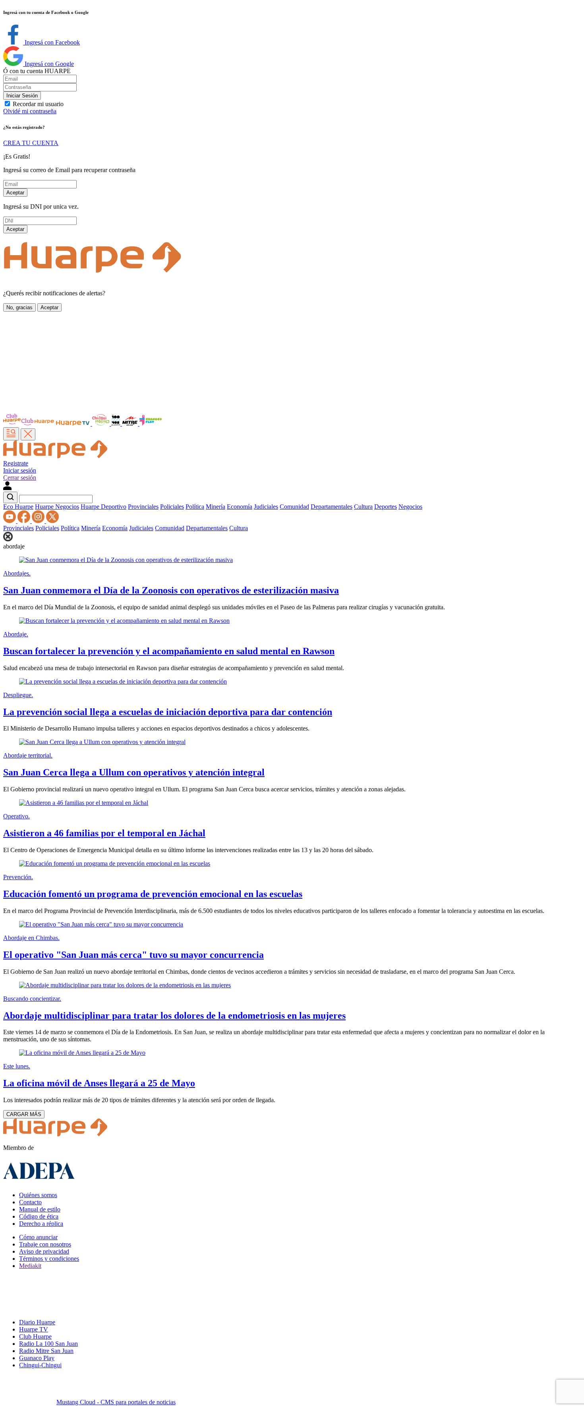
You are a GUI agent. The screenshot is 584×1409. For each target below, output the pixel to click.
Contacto (30, 1202)
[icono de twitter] (52, 520)
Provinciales (143, 506)
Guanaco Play (36, 1358)
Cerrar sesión (19, 477)
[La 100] (116, 423)
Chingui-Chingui (40, 1365)
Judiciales (266, 506)
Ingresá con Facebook (51, 42)
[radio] (130, 423)
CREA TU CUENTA (30, 143)
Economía (239, 506)
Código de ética (38, 1216)
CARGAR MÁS (23, 1114)
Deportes (385, 506)
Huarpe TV (33, 1329)
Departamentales (331, 506)
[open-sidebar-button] (11, 433)
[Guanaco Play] (150, 423)
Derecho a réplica (41, 1223)
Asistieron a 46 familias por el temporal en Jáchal (104, 833)
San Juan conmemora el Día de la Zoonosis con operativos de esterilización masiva (171, 590)
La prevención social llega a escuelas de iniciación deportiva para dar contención (167, 712)
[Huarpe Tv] (73, 423)
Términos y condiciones (49, 1258)
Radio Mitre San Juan (46, 1350)
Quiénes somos (38, 1195)
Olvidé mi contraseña (29, 111)
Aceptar (15, 193)
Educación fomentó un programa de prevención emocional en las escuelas (152, 894)
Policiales (172, 506)
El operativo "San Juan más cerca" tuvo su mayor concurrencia (133, 955)
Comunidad (294, 506)
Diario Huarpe (37, 1322)
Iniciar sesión (19, 470)
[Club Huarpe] (29, 423)
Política (195, 506)
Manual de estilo (39, 1209)
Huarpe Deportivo (103, 506)
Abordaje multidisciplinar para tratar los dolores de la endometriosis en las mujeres (174, 1015)
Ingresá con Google (48, 63)
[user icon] (7, 488)
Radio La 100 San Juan (48, 1343)
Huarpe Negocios (57, 506)
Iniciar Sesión (22, 96)
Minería (215, 506)
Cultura (363, 506)
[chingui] (101, 423)
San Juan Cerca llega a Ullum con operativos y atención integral (134, 772)
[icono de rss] (10, 520)
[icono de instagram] (39, 520)
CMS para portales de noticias (116, 1402)
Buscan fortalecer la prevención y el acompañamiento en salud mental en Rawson (169, 651)
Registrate (15, 463)
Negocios (410, 506)
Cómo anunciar (38, 1237)
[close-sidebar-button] (28, 434)
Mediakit (30, 1265)
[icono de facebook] (24, 520)
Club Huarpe (35, 1336)
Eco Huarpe (18, 506)
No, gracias (19, 307)
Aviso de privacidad (44, 1251)
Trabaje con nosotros (45, 1244)
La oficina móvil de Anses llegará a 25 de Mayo (99, 1083)
